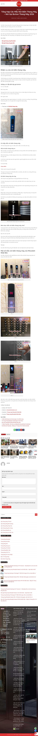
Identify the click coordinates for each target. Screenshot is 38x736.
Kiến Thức (19, 9)
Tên (3, 486)
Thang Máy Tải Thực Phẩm (6, 554)
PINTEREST (4, 649)
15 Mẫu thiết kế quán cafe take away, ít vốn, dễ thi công (12, 419)
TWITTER (4, 646)
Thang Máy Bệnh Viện (5, 550)
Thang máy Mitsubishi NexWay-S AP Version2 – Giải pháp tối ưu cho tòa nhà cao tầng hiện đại (20, 566)
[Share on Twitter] (19, 430)
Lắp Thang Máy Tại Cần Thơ (7, 532)
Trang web (4, 497)
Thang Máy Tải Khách (5, 548)
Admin (25, 18)
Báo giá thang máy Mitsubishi (8, 41)
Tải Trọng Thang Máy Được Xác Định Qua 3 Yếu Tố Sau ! (12, 420)
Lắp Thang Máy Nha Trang (7, 528)
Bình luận (4, 477)
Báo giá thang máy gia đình (8, 43)
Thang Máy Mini (4, 543)
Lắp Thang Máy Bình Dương (7, 523)
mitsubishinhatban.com (11, 410)
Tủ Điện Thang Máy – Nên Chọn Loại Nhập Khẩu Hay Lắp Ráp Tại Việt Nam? (16, 424)
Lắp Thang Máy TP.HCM (6, 521)
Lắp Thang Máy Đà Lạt (6, 530)
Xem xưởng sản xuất (31, 626)
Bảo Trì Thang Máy (5, 556)
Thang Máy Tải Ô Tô (5, 552)
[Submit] (36, 514)
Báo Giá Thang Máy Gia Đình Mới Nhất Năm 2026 (11, 422)
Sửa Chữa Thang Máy (5, 558)
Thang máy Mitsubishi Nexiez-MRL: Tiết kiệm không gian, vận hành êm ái (20, 576)
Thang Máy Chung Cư (5, 545)
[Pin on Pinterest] (21, 430)
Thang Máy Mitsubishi (5, 539)
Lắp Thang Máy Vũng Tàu (6, 525)
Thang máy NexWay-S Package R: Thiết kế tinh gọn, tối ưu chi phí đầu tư (20, 573)
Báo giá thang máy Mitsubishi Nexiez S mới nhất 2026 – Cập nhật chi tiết (19, 569)
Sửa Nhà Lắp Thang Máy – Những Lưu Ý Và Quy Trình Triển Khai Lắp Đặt (15, 425)
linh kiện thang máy (12, 106)
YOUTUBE (4, 644)
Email (3, 491)
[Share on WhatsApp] (15, 430)
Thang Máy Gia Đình (5, 541)
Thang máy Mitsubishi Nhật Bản (14, 412)
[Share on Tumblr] (23, 430)
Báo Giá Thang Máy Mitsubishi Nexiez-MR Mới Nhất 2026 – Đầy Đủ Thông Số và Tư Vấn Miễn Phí (20, 581)
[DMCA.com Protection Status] (16, 728)
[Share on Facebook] (17, 430)
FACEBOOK (4, 642)
